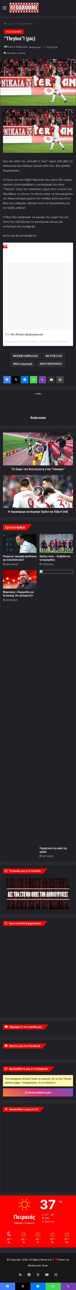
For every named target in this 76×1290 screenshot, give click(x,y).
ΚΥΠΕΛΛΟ (54, 356)
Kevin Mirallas (65, 341)
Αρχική (10, 23)
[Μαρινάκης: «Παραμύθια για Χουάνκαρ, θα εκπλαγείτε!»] (20, 579)
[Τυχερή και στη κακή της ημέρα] (56, 707)
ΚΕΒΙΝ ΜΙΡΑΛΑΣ (26, 356)
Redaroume (35, 47)
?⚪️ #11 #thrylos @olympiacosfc (24, 334)
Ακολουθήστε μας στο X (23, 1109)
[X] (16, 379)
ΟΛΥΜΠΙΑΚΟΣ (52, 364)
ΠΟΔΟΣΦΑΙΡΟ (24, 23)
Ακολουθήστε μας (39, 1092)
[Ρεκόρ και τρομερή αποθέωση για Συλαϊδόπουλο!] (20, 543)
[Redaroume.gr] (24, 8)
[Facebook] (7, 379)
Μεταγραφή (23, 364)
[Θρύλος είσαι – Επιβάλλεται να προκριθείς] (56, 543)
